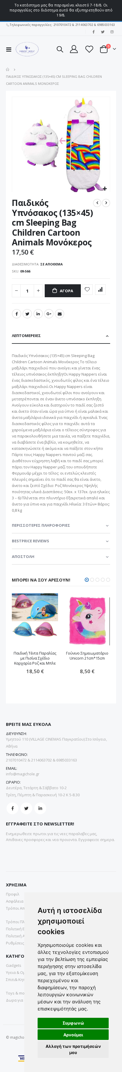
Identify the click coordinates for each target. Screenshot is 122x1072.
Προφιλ (12, 894)
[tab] (61, 336)
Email (59, 313)
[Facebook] (93, 32)
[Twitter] (103, 32)
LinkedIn (38, 313)
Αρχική (8, 69)
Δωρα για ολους (20, 1000)
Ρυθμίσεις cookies (22, 943)
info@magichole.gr (22, 774)
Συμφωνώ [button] (73, 1022)
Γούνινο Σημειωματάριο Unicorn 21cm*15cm (87, 656)
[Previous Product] (97, 203)
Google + (49, 313)
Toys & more (17, 993)
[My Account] (74, 49)
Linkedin (40, 808)
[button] (104, 189)
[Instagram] (112, 32)
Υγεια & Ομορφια (21, 972)
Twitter (27, 313)
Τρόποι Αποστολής (23, 908)
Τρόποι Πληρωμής (22, 921)
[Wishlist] (89, 49)
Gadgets (13, 965)
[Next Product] (106, 203)
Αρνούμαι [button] (73, 1034)
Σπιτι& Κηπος (18, 979)
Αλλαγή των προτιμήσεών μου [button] (73, 1049)
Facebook (16, 313)
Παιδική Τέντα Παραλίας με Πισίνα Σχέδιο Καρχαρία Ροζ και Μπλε (35, 658)
